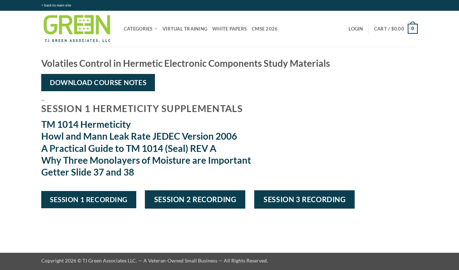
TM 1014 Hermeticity (86, 124)
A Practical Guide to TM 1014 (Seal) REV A (128, 148)
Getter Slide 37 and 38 (87, 172)
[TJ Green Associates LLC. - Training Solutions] (77, 28)
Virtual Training (184, 29)
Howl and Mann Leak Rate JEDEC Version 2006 (139, 136)
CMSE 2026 (265, 29)
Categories (138, 29)
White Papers (229, 29)
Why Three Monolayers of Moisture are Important (146, 160)
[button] (356, 29)
